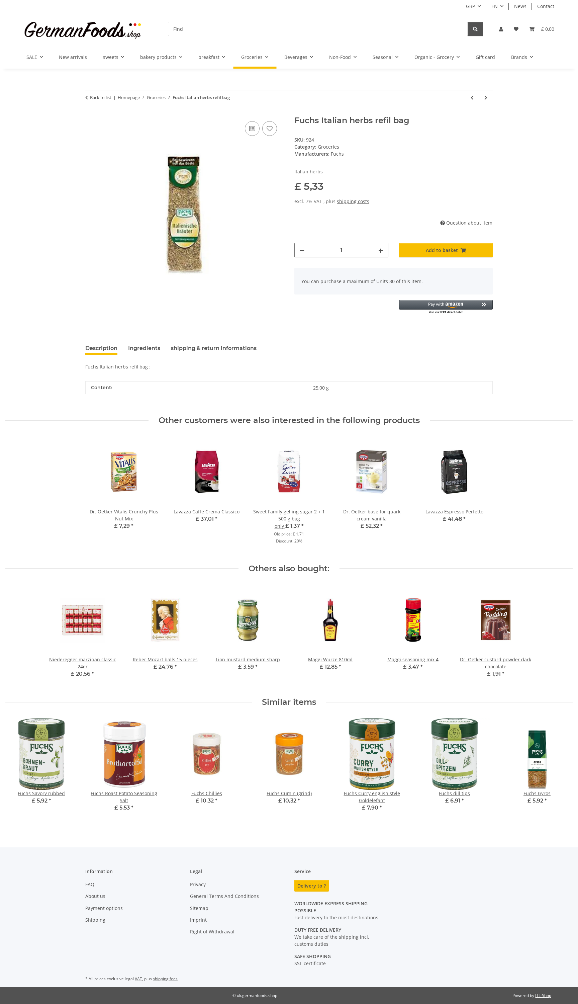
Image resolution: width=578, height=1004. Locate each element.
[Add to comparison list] (252, 128)
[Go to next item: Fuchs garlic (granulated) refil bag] (486, 97)
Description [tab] (101, 348)
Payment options (104, 908)
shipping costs (353, 201)
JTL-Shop (543, 995)
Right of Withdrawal (212, 931)
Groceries (328, 147)
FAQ (89, 884)
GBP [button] (470, 6)
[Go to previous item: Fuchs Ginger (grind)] (472, 97)
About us (95, 896)
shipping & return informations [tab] (214, 348)
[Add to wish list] (269, 128)
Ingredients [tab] (144, 348)
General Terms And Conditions (224, 896)
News (520, 6)
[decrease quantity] (302, 250)
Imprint (198, 920)
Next (561, 769)
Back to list (100, 97)
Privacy (198, 884)
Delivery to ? (311, 886)
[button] (501, 28)
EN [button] (494, 6)
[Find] (475, 29)
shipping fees (165, 979)
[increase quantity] (380, 250)
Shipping (95, 920)
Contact (545, 6)
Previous (16, 769)
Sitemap (199, 908)
